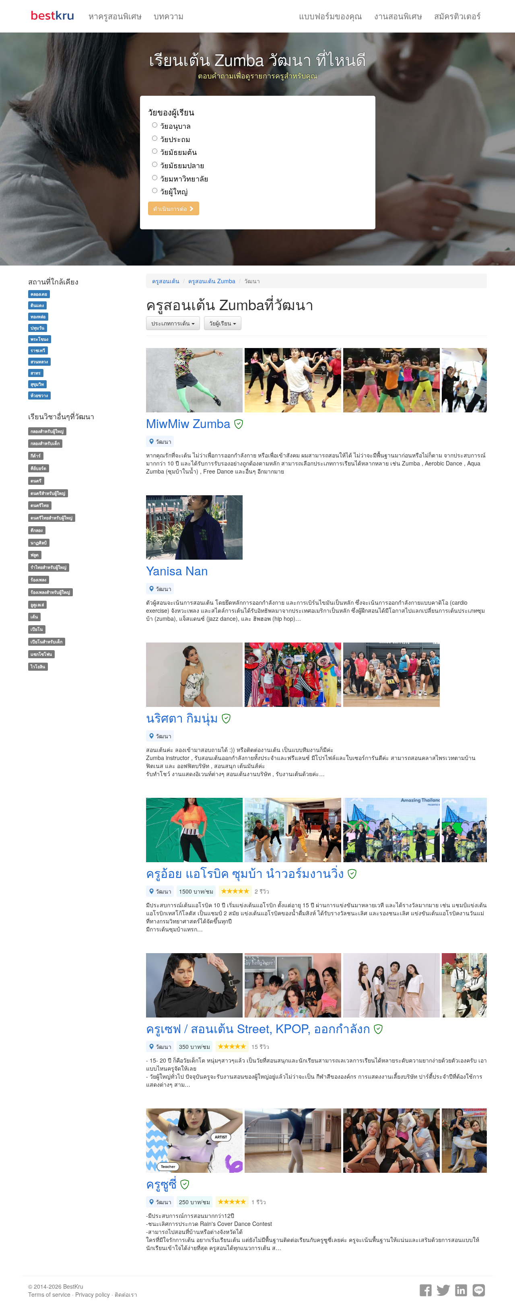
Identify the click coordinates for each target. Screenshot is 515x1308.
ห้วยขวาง (39, 395)
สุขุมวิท (37, 384)
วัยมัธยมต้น (178, 152)
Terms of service (49, 1294)
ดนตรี (36, 481)
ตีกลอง (37, 530)
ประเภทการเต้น (171, 323)
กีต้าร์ (36, 456)
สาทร (36, 373)
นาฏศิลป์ (39, 543)
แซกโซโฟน (41, 654)
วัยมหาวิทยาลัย (184, 178)
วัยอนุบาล (175, 126)
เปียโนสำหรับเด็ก (46, 642)
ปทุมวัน (37, 328)
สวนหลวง (39, 361)
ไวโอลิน (38, 666)
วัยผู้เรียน (221, 323)
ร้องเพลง (38, 580)
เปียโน (37, 629)
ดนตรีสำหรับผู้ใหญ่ (48, 493)
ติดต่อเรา (126, 1294)
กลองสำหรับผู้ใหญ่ (47, 431)
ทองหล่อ (38, 316)
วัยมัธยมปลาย (182, 165)
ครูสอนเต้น (165, 281)
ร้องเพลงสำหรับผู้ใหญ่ (50, 592)
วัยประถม (175, 139)
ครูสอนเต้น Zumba (211, 281)
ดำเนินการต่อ (170, 208)
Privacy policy (92, 1294)
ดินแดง (37, 305)
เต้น (34, 617)
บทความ (168, 16)
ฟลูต (35, 555)
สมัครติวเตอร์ (457, 16)
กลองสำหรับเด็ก (45, 443)
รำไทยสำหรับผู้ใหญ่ (48, 567)
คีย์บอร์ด (38, 468)
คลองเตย (39, 294)
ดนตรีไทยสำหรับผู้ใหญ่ (51, 518)
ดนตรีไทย (40, 505)
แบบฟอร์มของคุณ (330, 16)
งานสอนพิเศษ (398, 16)
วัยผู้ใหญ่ (173, 191)
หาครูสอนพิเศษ (115, 16)
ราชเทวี (38, 350)
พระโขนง (39, 339)
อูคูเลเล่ (37, 604)
